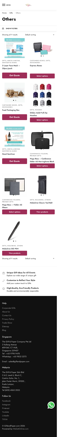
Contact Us (6, 315)
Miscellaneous (13, 61)
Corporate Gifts (8, 308)
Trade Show (7, 322)
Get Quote (14, 75)
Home (4, 13)
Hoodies (38, 110)
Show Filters (12, 28)
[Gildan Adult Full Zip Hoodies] (42, 95)
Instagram (6, 404)
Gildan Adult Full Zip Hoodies (38, 114)
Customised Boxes (37, 61)
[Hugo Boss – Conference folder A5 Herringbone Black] (42, 139)
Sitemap (5, 326)
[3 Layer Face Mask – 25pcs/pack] (14, 48)
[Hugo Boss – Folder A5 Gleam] (14, 185)
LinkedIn (5, 415)
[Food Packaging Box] (14, 92)
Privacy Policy (8, 319)
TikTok (4, 419)
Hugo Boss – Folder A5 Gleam (12, 206)
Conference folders (39, 154)
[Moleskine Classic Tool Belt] (42, 185)
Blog (4, 330)
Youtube (5, 411)
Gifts (11, 13)
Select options (42, 76)
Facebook (6, 400)
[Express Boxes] (42, 48)
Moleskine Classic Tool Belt (41, 202)
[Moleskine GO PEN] (14, 231)
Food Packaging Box (10, 110)
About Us (6, 311)
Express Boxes (36, 65)
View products (42, 212)
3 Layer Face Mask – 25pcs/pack (11, 67)
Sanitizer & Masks (9, 63)
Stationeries (35, 63)
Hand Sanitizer (8, 154)
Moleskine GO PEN (10, 248)
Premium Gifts (35, 156)
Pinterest (5, 408)
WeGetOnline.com (20, 428)
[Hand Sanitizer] (14, 136)
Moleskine (39, 200)
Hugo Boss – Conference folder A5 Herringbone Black (42, 160)
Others (48, 200)
